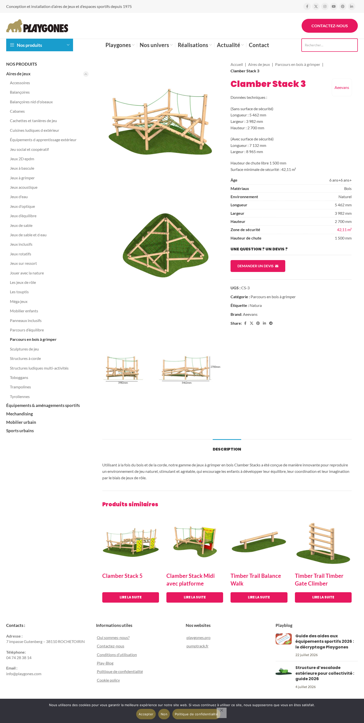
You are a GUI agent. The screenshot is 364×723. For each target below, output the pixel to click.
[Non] (222, 713)
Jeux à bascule (22, 168)
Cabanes (17, 111)
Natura (256, 305)
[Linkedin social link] (351, 6)
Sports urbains (20, 430)
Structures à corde (25, 358)
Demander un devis (255, 266)
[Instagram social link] (325, 6)
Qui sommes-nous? (113, 637)
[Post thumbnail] (284, 645)
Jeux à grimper (22, 177)
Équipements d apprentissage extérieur (43, 139)
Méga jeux (18, 301)
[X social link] (316, 6)
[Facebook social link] (307, 6)
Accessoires (20, 82)
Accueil (237, 64)
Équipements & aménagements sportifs (43, 405)
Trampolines (20, 386)
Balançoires (20, 92)
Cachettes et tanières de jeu (33, 120)
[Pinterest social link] (342, 6)
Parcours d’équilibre (27, 329)
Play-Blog (105, 663)
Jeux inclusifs (21, 244)
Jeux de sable (21, 225)
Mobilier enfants (24, 310)
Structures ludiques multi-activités (39, 368)
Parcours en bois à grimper (33, 339)
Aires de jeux (18, 73)
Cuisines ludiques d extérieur (34, 130)
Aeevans (342, 87)
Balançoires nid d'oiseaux (31, 101)
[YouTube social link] (334, 6)
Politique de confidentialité (120, 671)
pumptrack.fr (197, 645)
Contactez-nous (330, 25)
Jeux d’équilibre (23, 215)
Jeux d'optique (22, 206)
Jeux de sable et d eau (28, 234)
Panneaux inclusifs (26, 320)
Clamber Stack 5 (122, 575)
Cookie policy (108, 680)
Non (164, 714)
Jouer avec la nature (27, 272)
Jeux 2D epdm (22, 158)
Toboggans (19, 377)
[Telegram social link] (271, 323)
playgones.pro (198, 637)
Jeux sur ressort (23, 263)
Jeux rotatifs (20, 253)
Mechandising (19, 413)
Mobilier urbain (21, 422)
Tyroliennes (20, 396)
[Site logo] (37, 25)
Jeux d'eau (19, 196)
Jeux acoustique (23, 187)
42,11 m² (344, 229)
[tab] (227, 446)
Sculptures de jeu (24, 349)
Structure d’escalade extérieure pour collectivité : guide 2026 (324, 673)
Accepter (146, 714)
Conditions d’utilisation (117, 654)
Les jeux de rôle (23, 282)
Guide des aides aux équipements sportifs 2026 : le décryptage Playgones (324, 641)
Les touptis (19, 291)
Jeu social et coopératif (29, 149)
